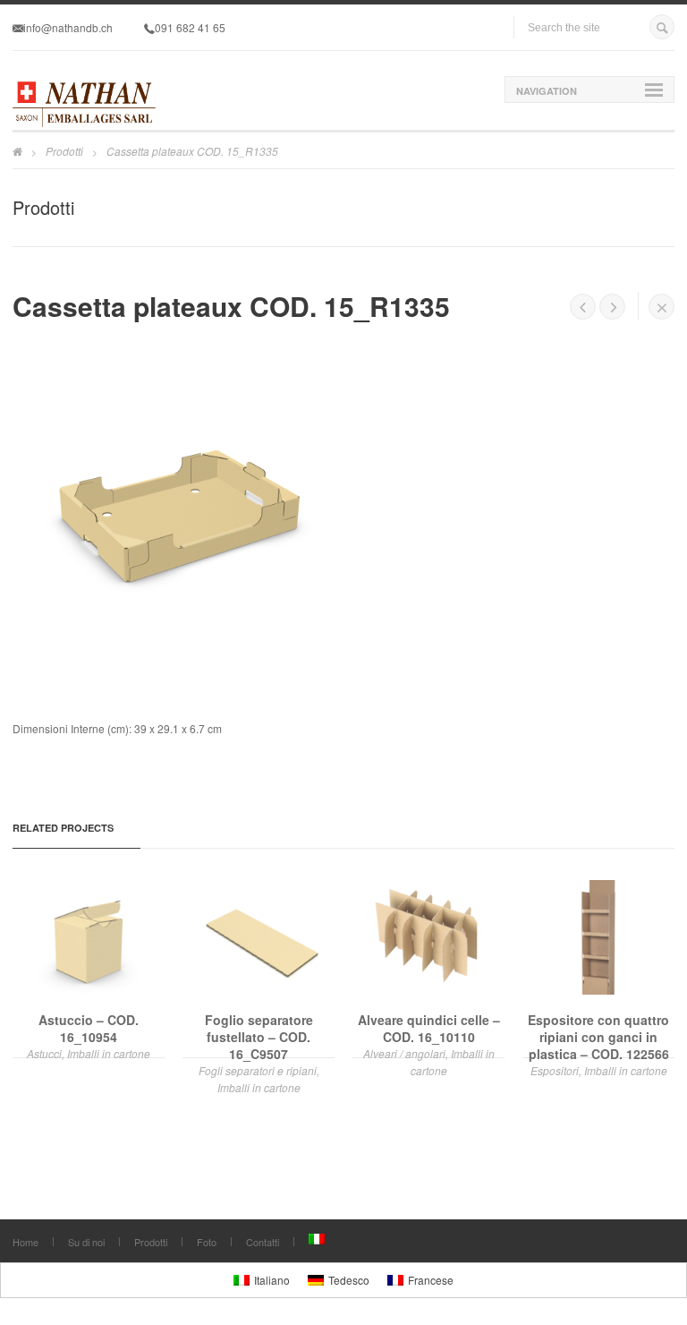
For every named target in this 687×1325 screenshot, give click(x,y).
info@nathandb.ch (68, 27)
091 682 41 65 (190, 27)
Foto (206, 1242)
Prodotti (64, 150)
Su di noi (86, 1242)
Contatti (262, 1242)
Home (25, 1242)
